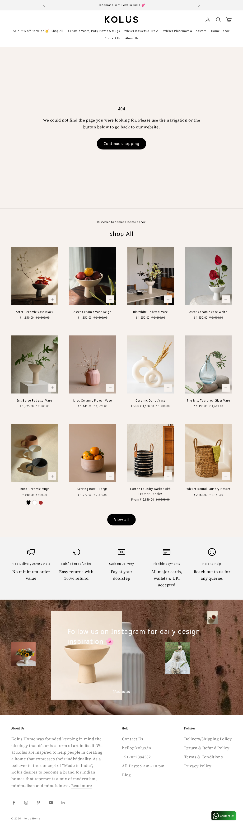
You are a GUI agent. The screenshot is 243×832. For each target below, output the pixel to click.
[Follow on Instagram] (26, 802)
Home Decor (220, 31)
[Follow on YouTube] (50, 802)
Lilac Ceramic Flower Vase (92, 400)
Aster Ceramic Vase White (208, 312)
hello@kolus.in (136, 748)
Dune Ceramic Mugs (34, 489)
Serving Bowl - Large (92, 489)
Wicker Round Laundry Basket (208, 489)
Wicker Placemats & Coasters (184, 31)
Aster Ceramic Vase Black (34, 312)
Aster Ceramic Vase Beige (92, 312)
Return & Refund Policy (206, 748)
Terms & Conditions (203, 757)
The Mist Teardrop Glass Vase (208, 400)
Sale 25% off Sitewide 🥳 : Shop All (38, 31)
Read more (81, 785)
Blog (126, 775)
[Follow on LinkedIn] (63, 802)
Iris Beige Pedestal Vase (34, 400)
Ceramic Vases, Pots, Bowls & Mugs (94, 31)
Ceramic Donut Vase (150, 400)
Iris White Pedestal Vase (150, 312)
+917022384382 (136, 757)
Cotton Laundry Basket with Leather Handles (150, 491)
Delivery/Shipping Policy (208, 739)
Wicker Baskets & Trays (141, 31)
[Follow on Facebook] (13, 802)
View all (121, 519)
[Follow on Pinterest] (38, 802)
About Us (131, 38)
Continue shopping (121, 143)
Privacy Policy (197, 766)
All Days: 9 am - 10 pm (143, 766)
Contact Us (113, 38)
